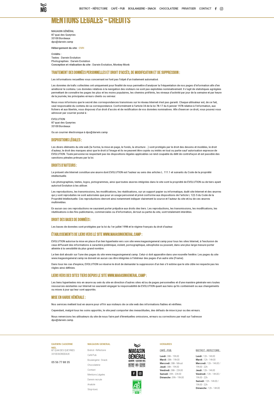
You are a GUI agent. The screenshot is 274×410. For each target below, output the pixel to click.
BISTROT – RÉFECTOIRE (93, 8)
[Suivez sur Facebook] (133, 373)
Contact (205, 8)
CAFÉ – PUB (118, 8)
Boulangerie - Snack (97, 360)
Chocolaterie (168, 8)
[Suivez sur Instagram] (140, 373)
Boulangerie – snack (142, 8)
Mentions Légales (96, 374)
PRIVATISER (189, 8)
